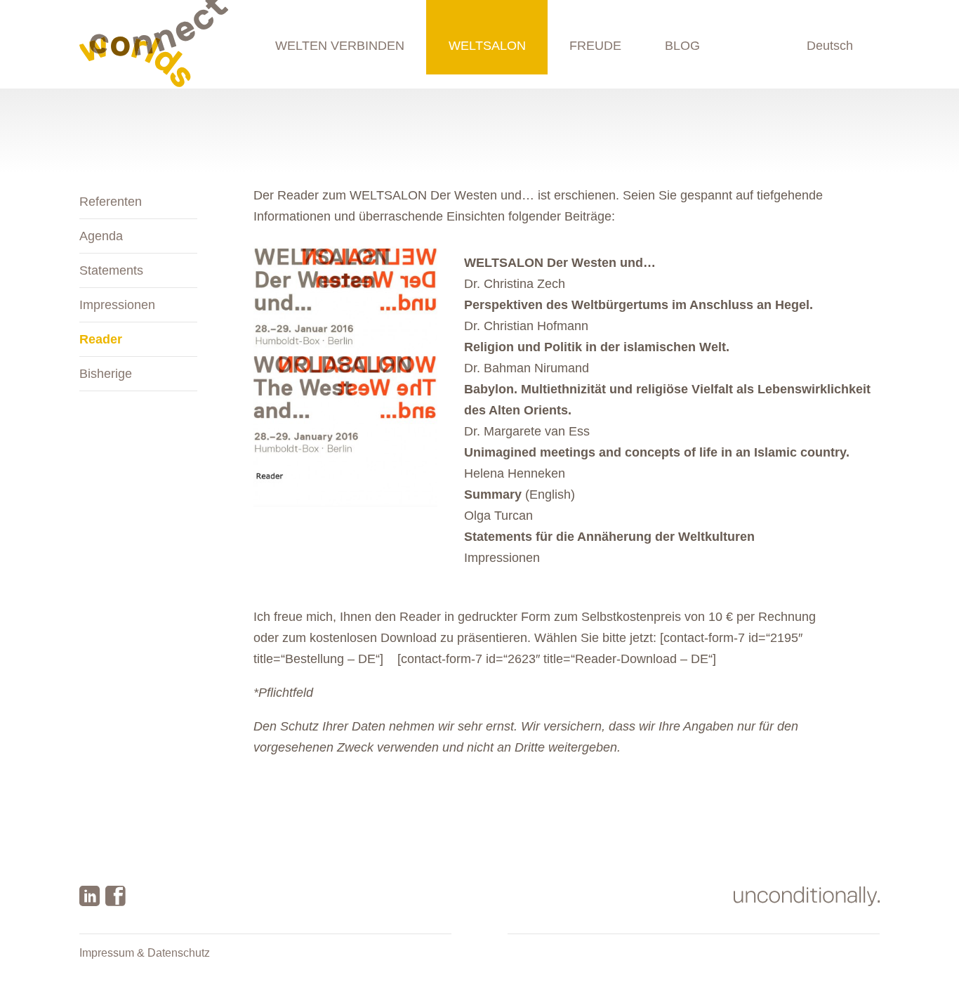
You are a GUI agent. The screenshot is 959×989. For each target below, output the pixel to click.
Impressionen (117, 305)
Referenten (110, 202)
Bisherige (105, 374)
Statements (111, 270)
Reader (100, 339)
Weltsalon (487, 46)
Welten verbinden (339, 46)
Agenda (101, 236)
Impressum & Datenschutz (144, 953)
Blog (682, 46)
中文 (840, 91)
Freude (595, 46)
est (549, 558)
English (832, 46)
